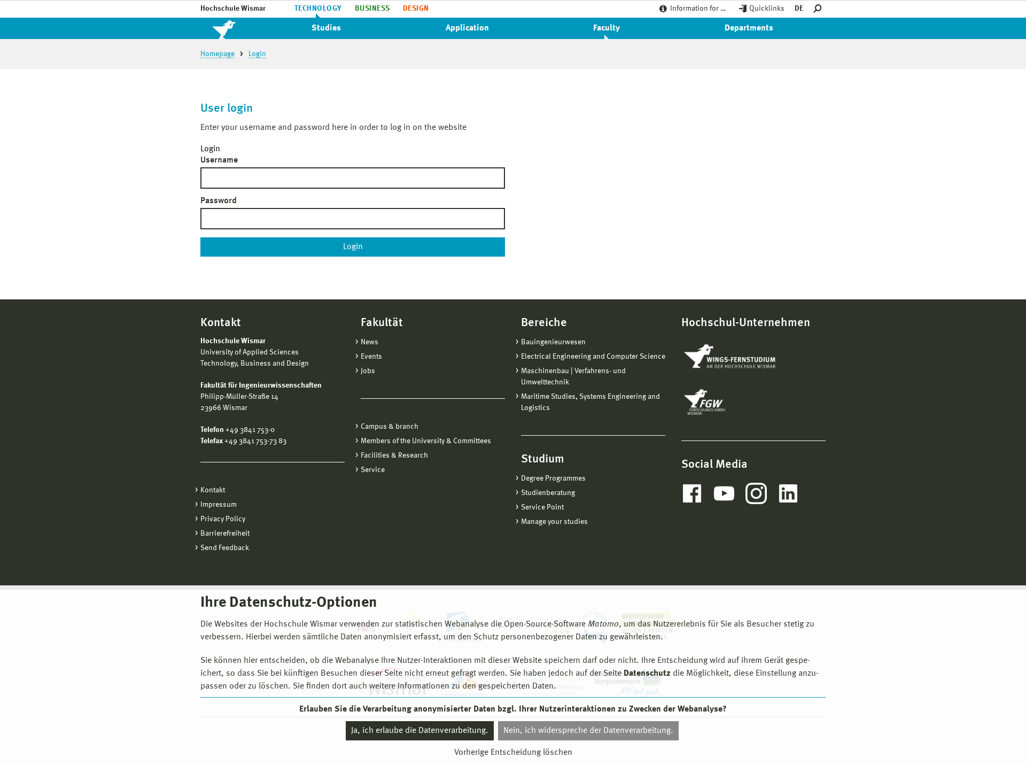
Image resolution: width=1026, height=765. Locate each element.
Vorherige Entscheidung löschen (513, 752)
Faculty (606, 28)
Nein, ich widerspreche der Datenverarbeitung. (588, 731)
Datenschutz (647, 673)
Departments (749, 28)
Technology (318, 8)
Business (372, 8)
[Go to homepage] (235, 28)
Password (218, 201)
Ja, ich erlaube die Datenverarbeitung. (419, 731)
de (799, 8)
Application (467, 28)
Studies (326, 28)
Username (219, 160)
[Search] (819, 9)
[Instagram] (756, 493)
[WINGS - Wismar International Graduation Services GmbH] (741, 357)
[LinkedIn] (788, 493)
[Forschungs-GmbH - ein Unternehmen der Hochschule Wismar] (729, 402)
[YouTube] (724, 493)
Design (416, 8)
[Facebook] (692, 493)
